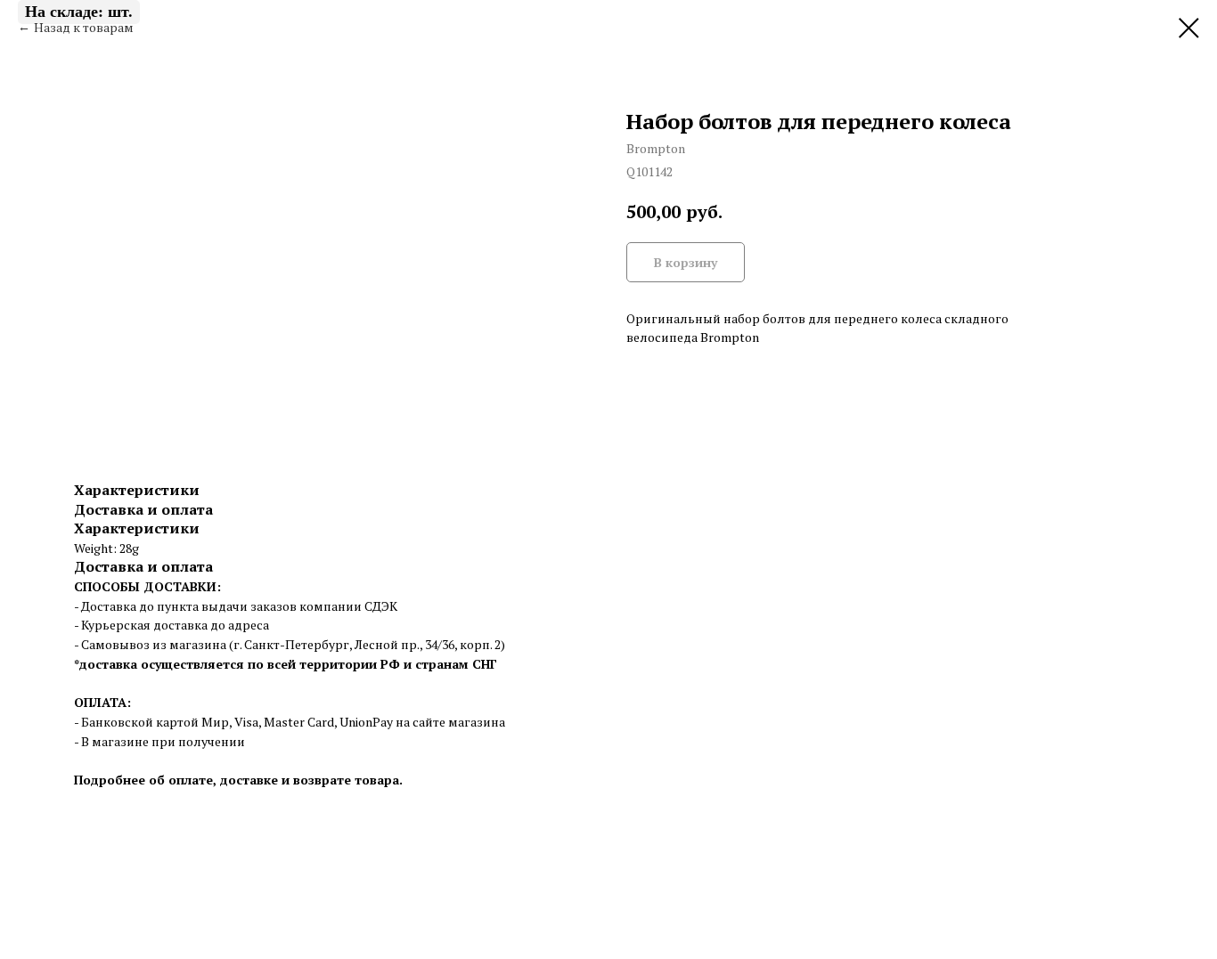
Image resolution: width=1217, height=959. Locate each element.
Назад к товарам (84, 27)
